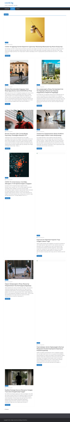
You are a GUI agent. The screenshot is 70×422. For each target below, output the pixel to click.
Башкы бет (7, 8)
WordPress (25, 420)
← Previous (6, 409)
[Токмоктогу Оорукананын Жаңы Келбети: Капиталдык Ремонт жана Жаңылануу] (51, 119)
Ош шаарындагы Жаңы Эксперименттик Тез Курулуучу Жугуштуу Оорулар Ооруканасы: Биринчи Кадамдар (50, 90)
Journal (12, 8)
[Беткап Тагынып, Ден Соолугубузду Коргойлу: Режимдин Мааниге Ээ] (19, 119)
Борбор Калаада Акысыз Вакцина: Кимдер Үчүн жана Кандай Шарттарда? (18, 391)
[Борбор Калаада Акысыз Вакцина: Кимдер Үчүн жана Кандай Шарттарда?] (19, 377)
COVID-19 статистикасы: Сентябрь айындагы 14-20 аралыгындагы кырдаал (18, 182)
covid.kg (9, 2)
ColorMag (19, 420)
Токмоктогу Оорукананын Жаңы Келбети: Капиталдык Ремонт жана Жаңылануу (50, 134)
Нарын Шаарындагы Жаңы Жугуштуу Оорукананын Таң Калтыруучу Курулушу (18, 284)
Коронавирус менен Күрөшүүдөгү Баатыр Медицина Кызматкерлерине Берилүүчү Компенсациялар (50, 348)
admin (11, 44)
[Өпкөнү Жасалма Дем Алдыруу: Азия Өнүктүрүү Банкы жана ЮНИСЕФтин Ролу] (19, 72)
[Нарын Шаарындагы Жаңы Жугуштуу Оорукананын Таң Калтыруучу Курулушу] (19, 269)
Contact (18, 8)
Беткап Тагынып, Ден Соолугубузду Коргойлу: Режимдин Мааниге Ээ (16, 134)
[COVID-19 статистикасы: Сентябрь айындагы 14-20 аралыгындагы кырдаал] (19, 165)
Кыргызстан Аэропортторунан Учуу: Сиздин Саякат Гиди (48, 240)
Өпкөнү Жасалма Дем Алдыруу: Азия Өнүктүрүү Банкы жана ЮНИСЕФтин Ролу (18, 90)
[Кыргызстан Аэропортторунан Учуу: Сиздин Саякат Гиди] (51, 194)
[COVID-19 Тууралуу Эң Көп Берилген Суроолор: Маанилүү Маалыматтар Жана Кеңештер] (35, 29)
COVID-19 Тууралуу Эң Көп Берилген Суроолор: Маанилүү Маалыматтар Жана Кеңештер (34, 47)
